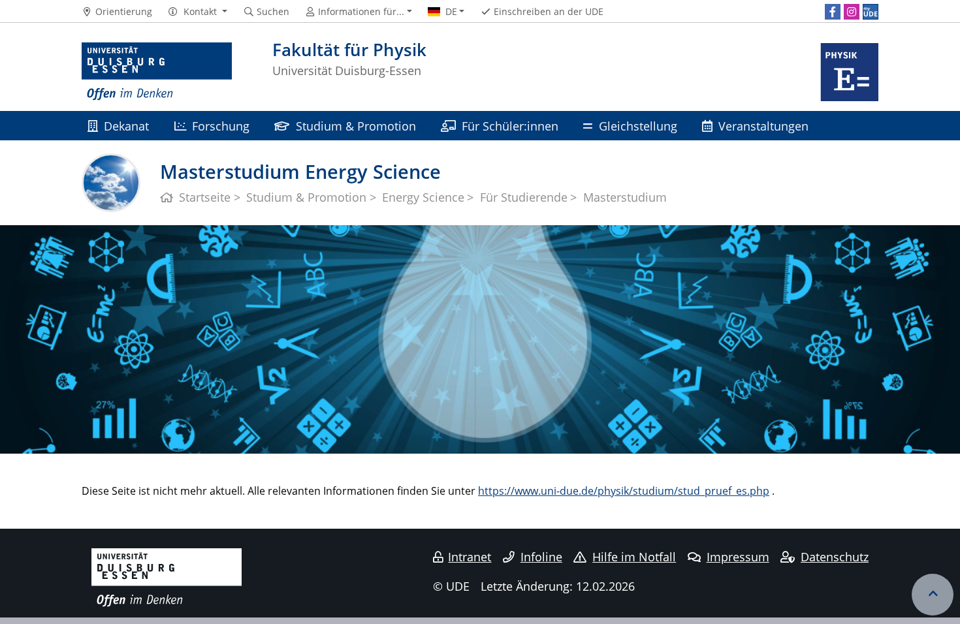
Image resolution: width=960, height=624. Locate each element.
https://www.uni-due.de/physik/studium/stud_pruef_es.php (623, 491)
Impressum (738, 557)
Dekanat (126, 125)
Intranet (469, 557)
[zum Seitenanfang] (932, 595)
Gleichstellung (638, 125)
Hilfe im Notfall (634, 557)
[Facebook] (832, 12)
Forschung (220, 125)
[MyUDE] (870, 12)
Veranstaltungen (763, 125)
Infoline (541, 557)
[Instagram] (851, 12)
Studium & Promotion (356, 125)
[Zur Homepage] (157, 71)
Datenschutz (835, 557)
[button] (197, 12)
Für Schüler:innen (510, 125)
